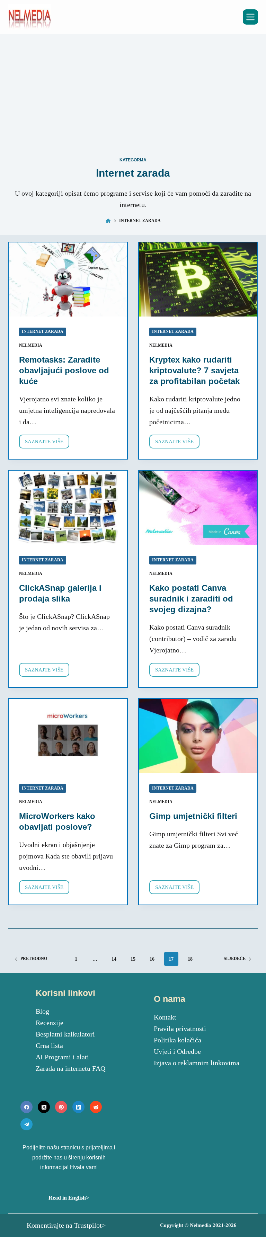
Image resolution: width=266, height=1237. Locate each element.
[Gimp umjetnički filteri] (198, 736)
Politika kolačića (177, 1040)
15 (133, 959)
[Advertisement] (133, 96)
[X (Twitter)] (44, 1107)
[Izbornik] (250, 17)
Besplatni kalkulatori (65, 1034)
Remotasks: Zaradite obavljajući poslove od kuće (64, 370)
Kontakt (165, 1017)
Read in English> (68, 1198)
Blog (42, 1011)
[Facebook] (26, 1107)
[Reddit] (96, 1107)
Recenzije (49, 1022)
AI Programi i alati (62, 1057)
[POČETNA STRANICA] (108, 221)
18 (190, 959)
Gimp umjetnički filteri (193, 816)
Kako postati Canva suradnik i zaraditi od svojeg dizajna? (191, 598)
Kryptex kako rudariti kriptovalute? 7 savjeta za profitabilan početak (194, 370)
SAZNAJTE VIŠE (47, 443)
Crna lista (49, 1045)
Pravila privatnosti (180, 1028)
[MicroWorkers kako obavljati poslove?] (68, 736)
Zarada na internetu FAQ (70, 1068)
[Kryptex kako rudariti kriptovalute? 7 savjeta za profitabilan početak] (198, 279)
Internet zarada (42, 331)
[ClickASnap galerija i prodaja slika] (68, 508)
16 (152, 959)
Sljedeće (235, 958)
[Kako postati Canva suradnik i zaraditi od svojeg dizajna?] (198, 508)
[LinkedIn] (78, 1107)
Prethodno (33, 958)
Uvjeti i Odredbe (177, 1051)
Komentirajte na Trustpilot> (66, 1225)
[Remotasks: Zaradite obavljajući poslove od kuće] (68, 279)
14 (114, 959)
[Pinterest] (61, 1107)
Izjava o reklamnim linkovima (196, 1063)
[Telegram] (26, 1124)
